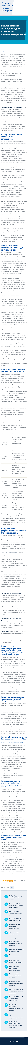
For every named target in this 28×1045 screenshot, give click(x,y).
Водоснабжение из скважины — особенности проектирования (16, 905)
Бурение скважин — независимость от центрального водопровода (14, 935)
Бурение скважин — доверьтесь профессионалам (14, 926)
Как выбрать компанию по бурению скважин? (16, 950)
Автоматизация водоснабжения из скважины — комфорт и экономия (15, 1024)
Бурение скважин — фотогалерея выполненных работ (15, 968)
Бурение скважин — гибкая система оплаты (15, 961)
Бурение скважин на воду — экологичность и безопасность (16, 998)
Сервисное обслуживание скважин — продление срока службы (16, 1016)
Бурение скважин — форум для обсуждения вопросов (15, 943)
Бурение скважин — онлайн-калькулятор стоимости (15, 975)
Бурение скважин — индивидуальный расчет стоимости (16, 983)
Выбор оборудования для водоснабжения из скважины (16, 898)
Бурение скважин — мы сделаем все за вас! (15, 919)
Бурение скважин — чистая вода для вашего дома (16, 913)
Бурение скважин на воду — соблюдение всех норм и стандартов (16, 991)
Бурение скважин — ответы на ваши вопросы (16, 956)
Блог (12, 887)
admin (5, 51)
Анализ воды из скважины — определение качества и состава (16, 1007)
